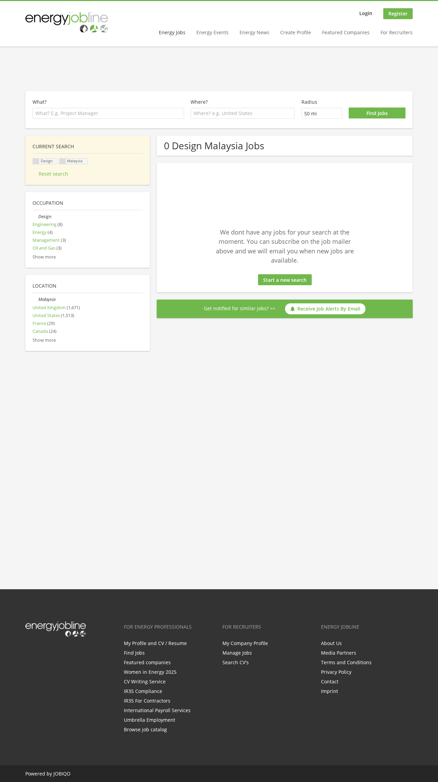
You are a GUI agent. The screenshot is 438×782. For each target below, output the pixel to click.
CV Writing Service (145, 681)
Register (398, 13)
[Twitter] (42, 650)
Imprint (329, 691)
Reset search (53, 174)
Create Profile (295, 32)
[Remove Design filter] (35, 216)
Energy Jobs (172, 32)
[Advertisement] (219, 69)
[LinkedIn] (53, 650)
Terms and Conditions (346, 662)
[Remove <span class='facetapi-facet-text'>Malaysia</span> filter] (63, 161)
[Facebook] (30, 650)
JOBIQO (61, 773)
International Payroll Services (157, 710)
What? (40, 102)
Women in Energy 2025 (150, 672)
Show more (44, 257)
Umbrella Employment (149, 720)
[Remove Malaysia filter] (35, 299)
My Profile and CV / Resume (155, 643)
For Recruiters (397, 32)
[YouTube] (74, 650)
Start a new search (285, 280)
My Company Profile (245, 643)
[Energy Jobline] (66, 22)
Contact (329, 681)
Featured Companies (346, 32)
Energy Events (212, 32)
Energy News (254, 32)
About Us (331, 643)
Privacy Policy (336, 672)
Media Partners (338, 652)
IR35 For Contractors (147, 700)
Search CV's (235, 662)
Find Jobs (134, 652)
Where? (199, 102)
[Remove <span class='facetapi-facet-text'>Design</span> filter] (36, 161)
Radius (309, 102)
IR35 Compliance (143, 691)
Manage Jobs (237, 652)
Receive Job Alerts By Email (328, 308)
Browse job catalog (145, 729)
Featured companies (147, 662)
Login (365, 13)
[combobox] (243, 113)
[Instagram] (64, 650)
